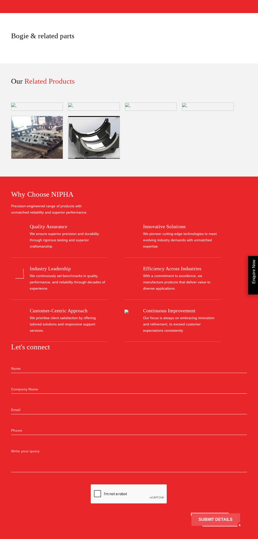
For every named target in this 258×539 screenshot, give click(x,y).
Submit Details (216, 519)
